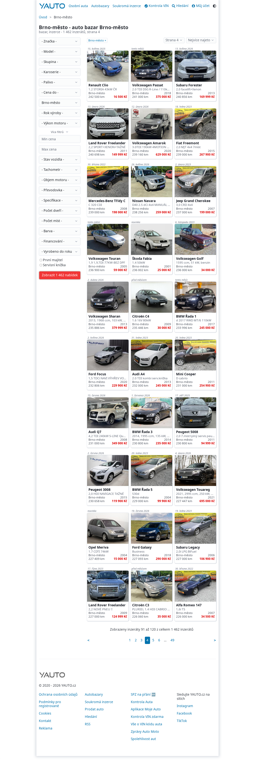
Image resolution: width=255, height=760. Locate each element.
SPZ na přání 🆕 (143, 694)
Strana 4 (171, 40)
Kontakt (45, 721)
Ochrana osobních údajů (58, 694)
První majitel (52, 260)
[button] (59, 275)
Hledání (91, 716)
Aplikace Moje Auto (146, 709)
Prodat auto (94, 709)
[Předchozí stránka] (88, 640)
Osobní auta (78, 6)
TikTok (182, 721)
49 (172, 640)
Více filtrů (57, 132)
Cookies (45, 713)
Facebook (184, 713)
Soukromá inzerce (127, 6)
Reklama (45, 728)
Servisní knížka (54, 265)
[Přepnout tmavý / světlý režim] (214, 5)
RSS (87, 724)
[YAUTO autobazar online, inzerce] (52, 6)
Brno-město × (97, 40)
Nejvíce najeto (199, 40)
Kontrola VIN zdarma (147, 716)
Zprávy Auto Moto (145, 731)
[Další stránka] (214, 640)
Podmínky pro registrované (50, 704)
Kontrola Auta (142, 702)
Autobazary (100, 6)
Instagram (185, 706)
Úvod (43, 17)
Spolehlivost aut (143, 739)
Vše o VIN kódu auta (146, 724)
